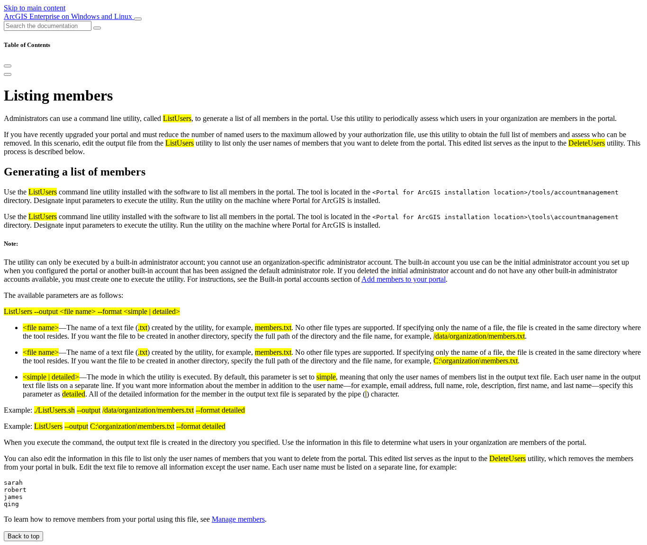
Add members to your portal (403, 279)
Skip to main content (34, 8)
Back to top (23, 536)
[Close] (7, 66)
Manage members (238, 519)
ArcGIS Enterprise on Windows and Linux (69, 16)
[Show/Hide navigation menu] (138, 19)
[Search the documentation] (97, 28)
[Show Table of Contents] (7, 74)
